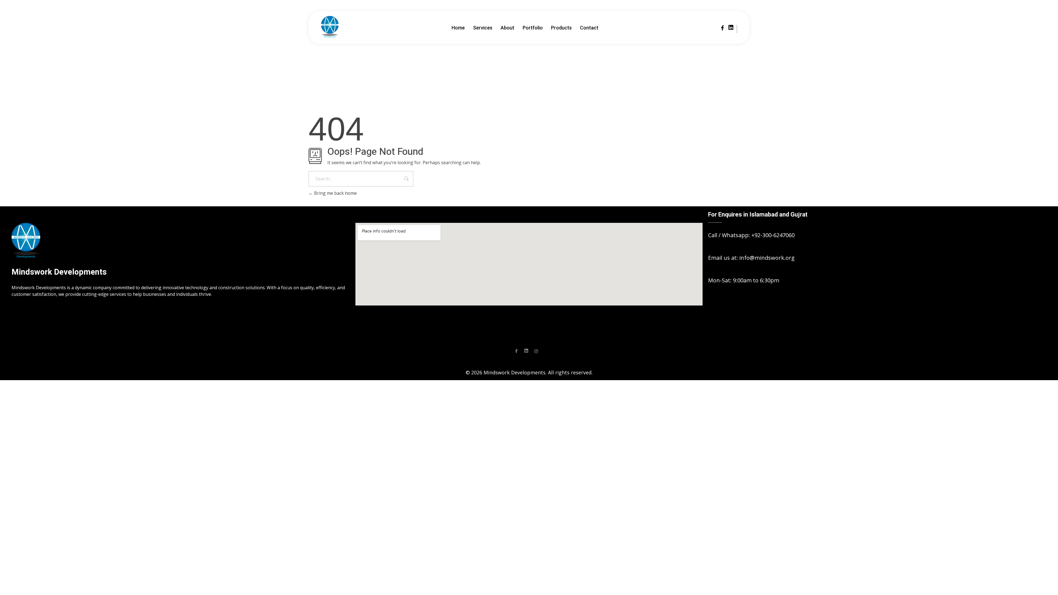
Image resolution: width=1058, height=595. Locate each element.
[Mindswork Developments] (330, 27)
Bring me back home (335, 193)
